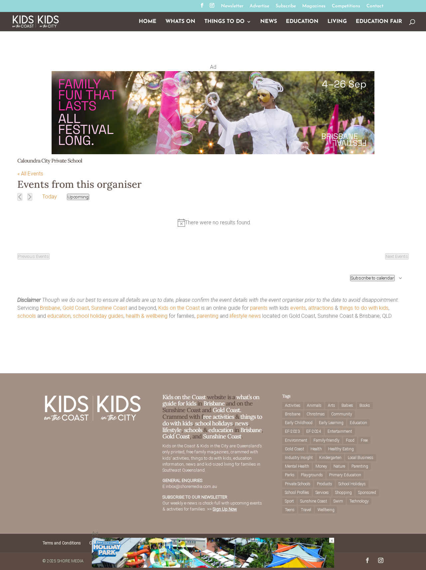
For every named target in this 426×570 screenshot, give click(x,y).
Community (341, 414)
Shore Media (70, 561)
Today (49, 196)
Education (302, 21)
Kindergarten (330, 457)
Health (316, 449)
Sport (289, 501)
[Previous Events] (19, 197)
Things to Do (224, 21)
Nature (339, 466)
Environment (296, 440)
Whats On (180, 21)
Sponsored (367, 492)
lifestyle (238, 316)
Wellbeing (326, 510)
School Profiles (297, 492)
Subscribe (286, 6)
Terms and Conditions (62, 543)
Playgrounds (312, 475)
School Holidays (352, 484)
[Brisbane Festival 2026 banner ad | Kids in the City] (213, 152)
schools (26, 316)
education (59, 316)
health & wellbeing (146, 316)
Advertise (259, 6)
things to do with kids (363, 308)
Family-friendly (326, 440)
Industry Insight (299, 457)
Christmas (316, 414)
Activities (293, 405)
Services (322, 492)
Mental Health (297, 466)
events (298, 308)
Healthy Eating (341, 449)
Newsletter (232, 6)
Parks (290, 475)
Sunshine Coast (109, 308)
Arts (331, 405)
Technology (359, 501)
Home (147, 21)
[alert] (214, 222)
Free (364, 440)
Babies (347, 405)
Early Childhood (299, 422)
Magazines (313, 6)
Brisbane (50, 308)
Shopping (343, 492)
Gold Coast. (226, 410)
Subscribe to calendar (372, 278)
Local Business (360, 457)
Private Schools (298, 484)
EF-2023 (292, 431)
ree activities (218, 416)
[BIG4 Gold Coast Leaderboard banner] (213, 566)
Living (337, 21)
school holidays (213, 423)
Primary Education (345, 475)
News (268, 21)
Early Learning (331, 422)
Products (324, 484)
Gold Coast (76, 308)
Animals (314, 405)
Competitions (346, 6)
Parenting (359, 466)
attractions (320, 308)
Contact (374, 6)
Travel (306, 510)
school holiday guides (98, 316)
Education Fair (379, 21)
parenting (207, 316)
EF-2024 (313, 431)
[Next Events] (29, 197)
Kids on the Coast (179, 308)
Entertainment (339, 431)
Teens (290, 510)
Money (321, 466)
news (255, 316)
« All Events (30, 174)
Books (364, 405)
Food (350, 440)
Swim (338, 501)
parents (259, 308)
